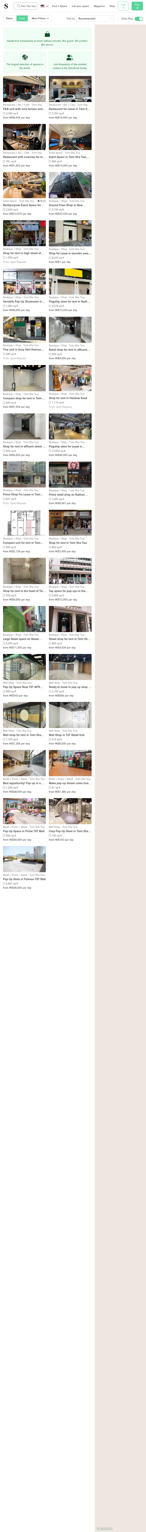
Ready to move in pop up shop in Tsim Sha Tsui (70, 687)
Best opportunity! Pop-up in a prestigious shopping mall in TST (24, 783)
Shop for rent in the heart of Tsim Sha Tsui (24, 591)
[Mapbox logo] (104, 1529)
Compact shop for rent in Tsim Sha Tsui (22, 398)
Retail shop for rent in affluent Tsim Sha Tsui (68, 350)
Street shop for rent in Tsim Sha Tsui (69, 639)
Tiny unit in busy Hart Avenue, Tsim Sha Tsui (22, 350)
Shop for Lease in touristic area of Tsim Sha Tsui (70, 253)
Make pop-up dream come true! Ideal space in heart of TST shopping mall (69, 783)
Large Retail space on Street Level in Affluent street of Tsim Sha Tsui (22, 639)
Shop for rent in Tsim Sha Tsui (68, 542)
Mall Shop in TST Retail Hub (67, 735)
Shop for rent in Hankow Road (68, 398)
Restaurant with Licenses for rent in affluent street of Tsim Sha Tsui (24, 157)
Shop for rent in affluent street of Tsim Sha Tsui (24, 447)
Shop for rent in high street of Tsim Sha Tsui (22, 253)
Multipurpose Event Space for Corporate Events (22, 205)
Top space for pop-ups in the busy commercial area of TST (67, 591)
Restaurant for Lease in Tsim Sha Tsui (69, 109)
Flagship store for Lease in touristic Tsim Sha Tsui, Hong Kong (67, 447)
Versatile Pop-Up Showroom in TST (22, 302)
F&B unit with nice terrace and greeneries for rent (23, 109)
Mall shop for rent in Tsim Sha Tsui (22, 735)
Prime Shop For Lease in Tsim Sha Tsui (21, 495)
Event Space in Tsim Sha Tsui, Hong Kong (68, 157)
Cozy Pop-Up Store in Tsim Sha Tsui (68, 831)
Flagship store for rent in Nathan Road (69, 302)
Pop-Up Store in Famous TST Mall (24, 879)
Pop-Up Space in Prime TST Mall (23, 831)
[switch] (139, 19)
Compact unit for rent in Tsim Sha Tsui (21, 543)
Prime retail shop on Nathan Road (67, 495)
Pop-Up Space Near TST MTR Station (21, 687)
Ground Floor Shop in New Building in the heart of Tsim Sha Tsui (70, 205)
